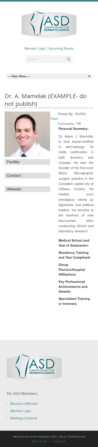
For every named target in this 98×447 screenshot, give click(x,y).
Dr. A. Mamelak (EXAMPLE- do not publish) (45, 100)
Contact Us (60, 441)
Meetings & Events (23, 418)
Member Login (35, 48)
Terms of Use (39, 441)
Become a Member (24, 403)
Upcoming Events (61, 48)
